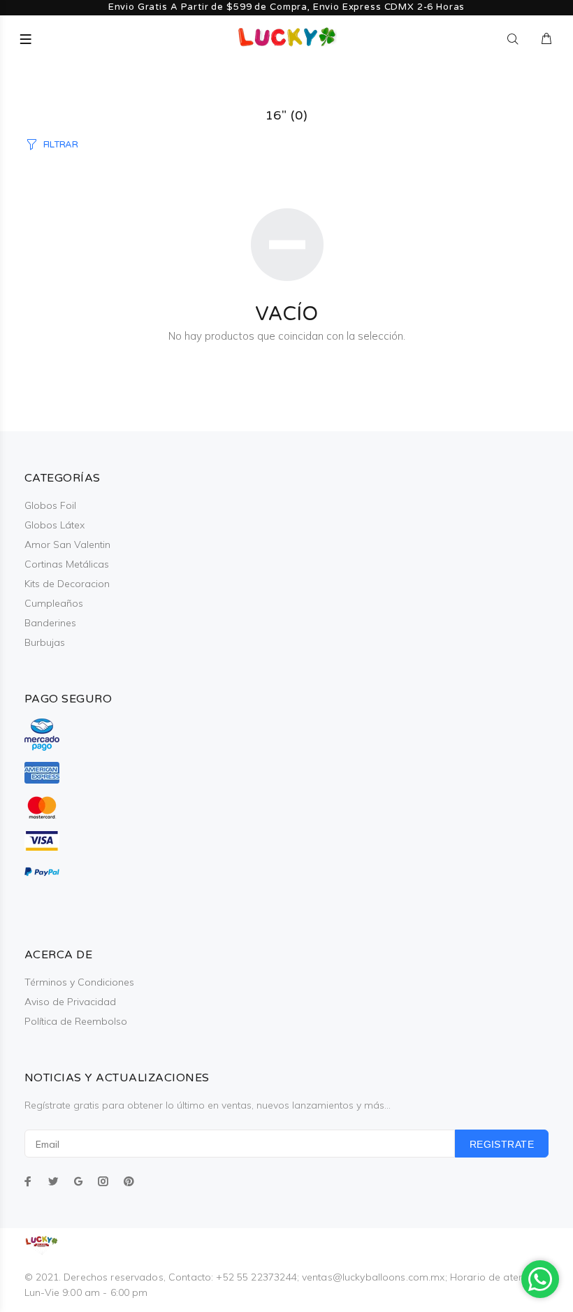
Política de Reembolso (75, 1021)
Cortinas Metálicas (66, 564)
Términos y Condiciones (79, 982)
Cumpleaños (53, 603)
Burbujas (44, 642)
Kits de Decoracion (67, 583)
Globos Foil (50, 505)
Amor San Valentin (67, 544)
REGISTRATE (502, 1144)
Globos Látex (54, 525)
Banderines (50, 623)
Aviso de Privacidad (70, 1001)
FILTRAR (60, 144)
